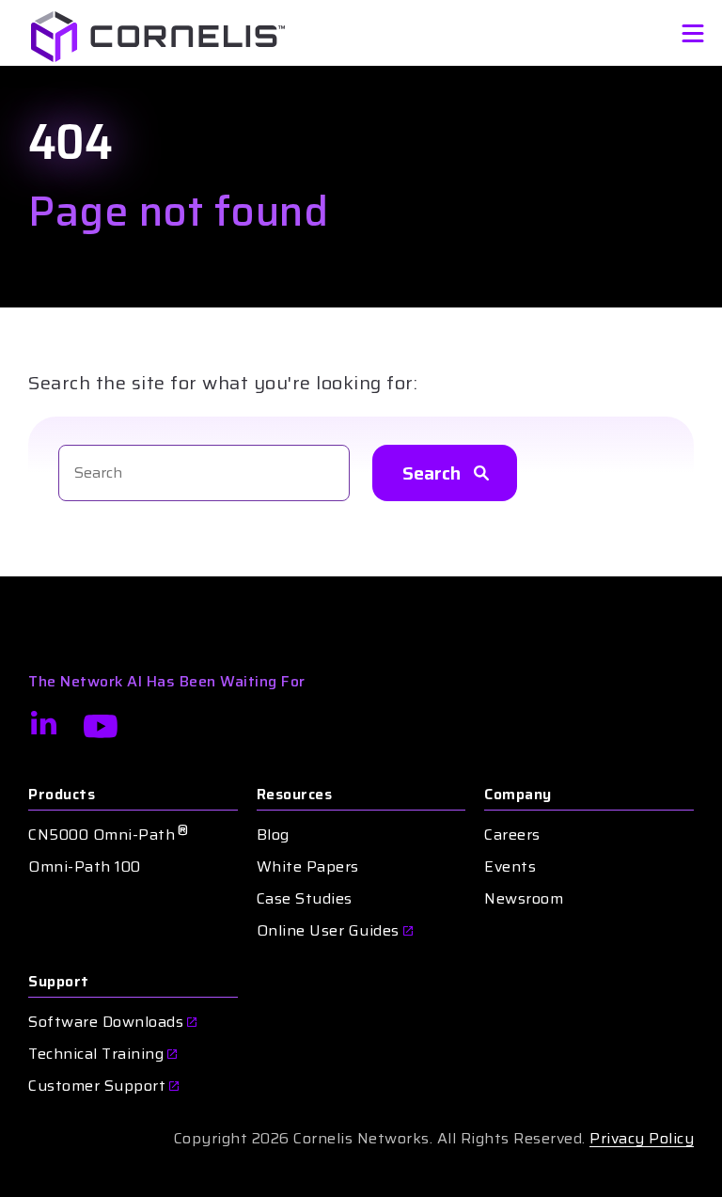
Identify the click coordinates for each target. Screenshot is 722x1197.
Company (518, 794)
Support (58, 981)
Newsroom (523, 899)
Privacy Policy (641, 1138)
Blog (273, 835)
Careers (512, 835)
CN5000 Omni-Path (108, 835)
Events (510, 867)
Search (431, 473)
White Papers (308, 867)
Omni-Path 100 (84, 867)
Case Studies (305, 899)
